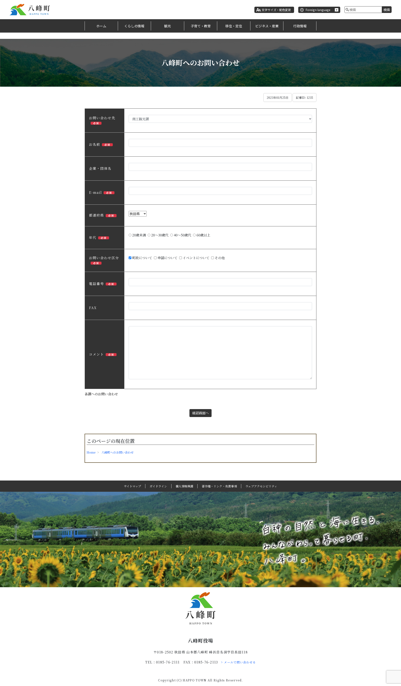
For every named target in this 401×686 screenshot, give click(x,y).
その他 (219, 257)
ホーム (101, 25)
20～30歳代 (159, 235)
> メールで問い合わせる (238, 662)
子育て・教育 (201, 25)
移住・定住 (233, 25)
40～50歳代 (182, 235)
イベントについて (195, 257)
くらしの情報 (134, 25)
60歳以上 (203, 235)
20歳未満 (138, 235)
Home (91, 452)
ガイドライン (158, 486)
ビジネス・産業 (267, 25)
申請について (167, 257)
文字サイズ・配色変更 (276, 10)
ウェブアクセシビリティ (261, 486)
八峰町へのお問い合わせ (118, 452)
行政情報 (300, 25)
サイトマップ (132, 486)
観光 (167, 25)
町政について (141, 257)
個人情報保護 (184, 486)
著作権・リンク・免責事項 (219, 486)
